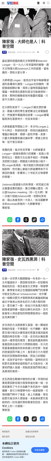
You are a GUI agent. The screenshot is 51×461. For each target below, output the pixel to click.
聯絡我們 (5, 432)
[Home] (12, 3)
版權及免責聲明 (32, 432)
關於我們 (5, 437)
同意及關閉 (39, 450)
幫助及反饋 (30, 437)
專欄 (4, 52)
